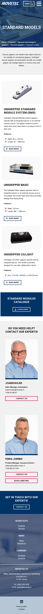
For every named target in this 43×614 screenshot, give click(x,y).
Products (12, 42)
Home (4, 42)
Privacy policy (21, 606)
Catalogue (23, 309)
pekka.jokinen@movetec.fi (15, 466)
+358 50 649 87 (11, 393)
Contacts (21, 558)
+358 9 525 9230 (23, 584)
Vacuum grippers (17, 45)
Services (21, 529)
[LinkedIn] (21, 601)
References (21, 543)
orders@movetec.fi (24, 587)
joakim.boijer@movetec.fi (14, 390)
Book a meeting (21, 481)
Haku (27, 4)
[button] (39, 4)
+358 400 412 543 (12, 468)
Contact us (21, 399)
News (21, 541)
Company (21, 556)
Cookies (21, 609)
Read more (14, 149)
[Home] (10, 3)
